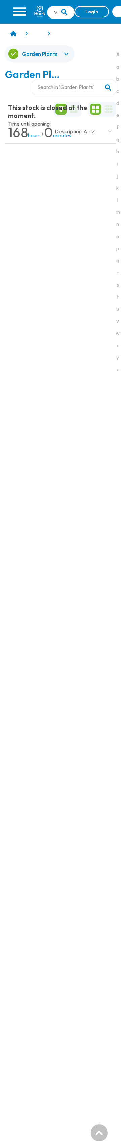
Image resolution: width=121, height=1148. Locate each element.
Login (91, 12)
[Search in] (64, 12)
